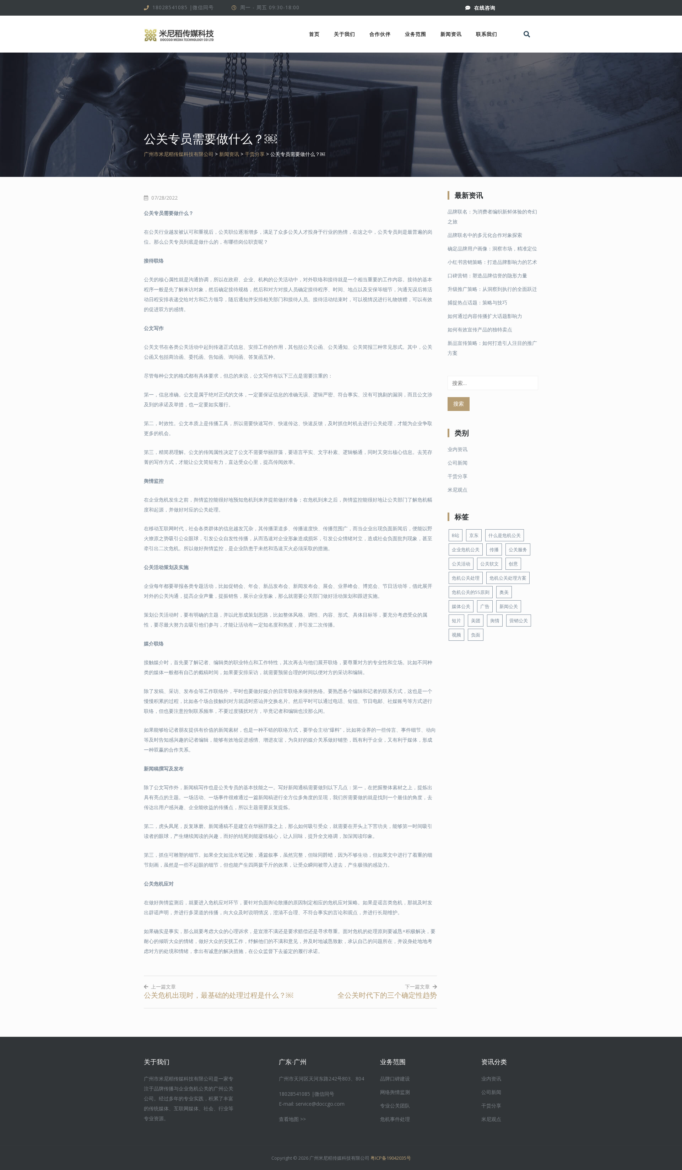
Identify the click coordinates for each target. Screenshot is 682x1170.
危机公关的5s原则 (470, 592)
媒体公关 (461, 606)
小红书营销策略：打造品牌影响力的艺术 (492, 262)
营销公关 (518, 620)
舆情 (494, 620)
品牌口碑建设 (395, 1078)
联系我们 (486, 34)
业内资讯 (457, 449)
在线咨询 (485, 7)
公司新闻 (457, 462)
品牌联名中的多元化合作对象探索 (485, 235)
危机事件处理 (395, 1119)
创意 (513, 563)
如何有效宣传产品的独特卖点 (480, 329)
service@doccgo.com (320, 1103)
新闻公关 (508, 606)
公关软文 (489, 563)
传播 (494, 549)
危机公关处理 (466, 578)
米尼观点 (457, 489)
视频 (456, 635)
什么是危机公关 (504, 535)
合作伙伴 (380, 34)
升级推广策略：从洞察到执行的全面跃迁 (492, 289)
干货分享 (457, 476)
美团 (475, 620)
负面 (475, 635)
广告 (484, 606)
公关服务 (518, 549)
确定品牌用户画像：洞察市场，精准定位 (492, 248)
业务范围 (415, 34)
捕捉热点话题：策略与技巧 (477, 302)
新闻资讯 (451, 34)
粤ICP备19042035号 (390, 1158)
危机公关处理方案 (507, 578)
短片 (456, 620)
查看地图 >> (292, 1119)
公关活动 (461, 563)
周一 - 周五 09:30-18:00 (269, 7)
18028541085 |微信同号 (183, 7)
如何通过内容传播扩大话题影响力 (485, 316)
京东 (473, 535)
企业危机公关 (466, 549)
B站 (455, 535)
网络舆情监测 (395, 1092)
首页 (314, 34)
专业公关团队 (395, 1105)
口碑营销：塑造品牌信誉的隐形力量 (487, 275)
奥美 (504, 592)
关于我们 (344, 34)
